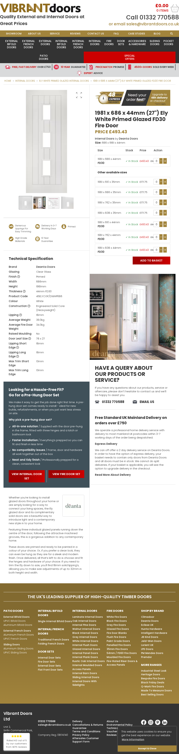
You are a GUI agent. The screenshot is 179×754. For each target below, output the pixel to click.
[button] (79, 95)
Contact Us (95, 33)
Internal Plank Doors (85, 657)
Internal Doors (95, 42)
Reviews (75, 33)
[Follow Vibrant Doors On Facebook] (144, 724)
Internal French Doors (78, 44)
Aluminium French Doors (18, 634)
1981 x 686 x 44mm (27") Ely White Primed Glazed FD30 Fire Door (132, 81)
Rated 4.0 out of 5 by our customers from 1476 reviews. (16, 744)
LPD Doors (147, 649)
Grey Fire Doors (116, 625)
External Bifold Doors (11, 44)
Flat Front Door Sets (50, 669)
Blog (157, 33)
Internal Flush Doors (85, 645)
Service (55, 33)
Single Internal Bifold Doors (55, 621)
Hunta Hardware (151, 629)
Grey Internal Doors (84, 637)
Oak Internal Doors (84, 621)
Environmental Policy (120, 725)
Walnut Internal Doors (86, 629)
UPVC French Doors (15, 638)
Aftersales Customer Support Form (85, 740)
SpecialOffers (129, 57)
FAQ (116, 33)
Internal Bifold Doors (61, 44)
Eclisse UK (147, 625)
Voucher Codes (116, 731)
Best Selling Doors (152, 694)
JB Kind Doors (149, 637)
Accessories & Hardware (137, 42)
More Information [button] (133, 739)
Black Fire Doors (117, 621)
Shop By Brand (152, 611)
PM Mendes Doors (152, 653)
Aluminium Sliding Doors (18, 648)
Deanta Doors (45, 267)
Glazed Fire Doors (118, 629)
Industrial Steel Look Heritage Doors (153, 672)
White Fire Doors (117, 617)
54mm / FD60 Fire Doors (122, 653)
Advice (93, 73)
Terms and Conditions (86, 731)
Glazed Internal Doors (86, 649)
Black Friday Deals (152, 682)
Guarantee (73, 67)
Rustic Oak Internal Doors (88, 661)
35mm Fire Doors (117, 649)
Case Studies (136, 33)
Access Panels (81, 669)
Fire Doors (109, 42)
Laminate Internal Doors (87, 617)
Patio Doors (43, 57)
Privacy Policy (80, 735)
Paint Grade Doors (118, 641)
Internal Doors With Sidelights (84, 683)
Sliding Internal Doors (85, 677)
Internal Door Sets (49, 657)
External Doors (45, 42)
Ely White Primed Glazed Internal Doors (64, 81)
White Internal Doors (85, 641)
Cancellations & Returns (87, 725)
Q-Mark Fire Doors (152, 686)
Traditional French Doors (53, 639)
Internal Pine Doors (84, 625)
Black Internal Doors (85, 633)
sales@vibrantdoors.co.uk (152, 24)
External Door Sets (49, 665)
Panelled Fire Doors (119, 645)
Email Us (147, 402)
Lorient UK (147, 645)
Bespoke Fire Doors (153, 678)
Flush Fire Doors (116, 637)
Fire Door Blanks (117, 633)
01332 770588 (159, 17)
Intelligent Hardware (154, 633)
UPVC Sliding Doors (15, 652)
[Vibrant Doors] (45, 8)
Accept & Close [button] (147, 748)
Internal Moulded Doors (87, 665)
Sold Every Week (154, 67)
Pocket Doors (168, 42)
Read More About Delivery (113, 475)
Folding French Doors (51, 643)
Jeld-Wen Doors (151, 641)
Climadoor (147, 617)
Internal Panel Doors (85, 653)
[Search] (171, 33)
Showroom (14, 33)
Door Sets (121, 42)
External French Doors (28, 44)
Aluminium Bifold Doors (17, 625)
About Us (34, 33)
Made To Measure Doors (156, 690)
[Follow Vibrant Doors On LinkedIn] (165, 724)
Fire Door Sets (46, 661)
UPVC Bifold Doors (14, 621)
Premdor (146, 657)
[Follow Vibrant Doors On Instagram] (151, 724)
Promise (110, 67)
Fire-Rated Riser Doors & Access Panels (122, 663)
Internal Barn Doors (84, 673)
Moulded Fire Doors (119, 657)
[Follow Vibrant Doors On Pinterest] (158, 724)
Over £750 (31, 67)
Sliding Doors (155, 42)
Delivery (77, 721)
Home (7, 81)
